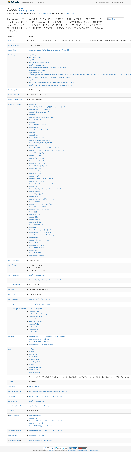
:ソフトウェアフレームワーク (41, 184)
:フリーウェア (36, 194)
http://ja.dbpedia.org (44, 13)
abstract (11, 40)
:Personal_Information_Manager (42, 235)
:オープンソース (36, 171)
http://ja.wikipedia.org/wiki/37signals (40, 406)
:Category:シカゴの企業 (39, 112)
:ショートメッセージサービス (41, 178)
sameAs (11, 386)
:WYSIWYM (35, 253)
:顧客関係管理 (36, 225)
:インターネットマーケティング (41, 158)
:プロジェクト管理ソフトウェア (41, 199)
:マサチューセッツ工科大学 (40, 204)
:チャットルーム (36, 255)
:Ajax (33, 227)
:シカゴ (34, 176)
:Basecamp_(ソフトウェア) (40, 230)
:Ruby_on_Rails (36, 137)
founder (12, 265)
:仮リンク (35, 329)
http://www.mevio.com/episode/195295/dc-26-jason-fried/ (47, 68)
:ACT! (33, 243)
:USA (33, 327)
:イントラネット (36, 161)
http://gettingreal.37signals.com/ (39, 62)
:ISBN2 (34, 311)
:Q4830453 (34, 372)
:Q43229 (33, 369)
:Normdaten (35, 321)
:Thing (32, 349)
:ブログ (34, 196)
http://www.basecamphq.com (38, 80)
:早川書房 (34, 214)
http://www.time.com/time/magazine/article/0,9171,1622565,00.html (50, 85)
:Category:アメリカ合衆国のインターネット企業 (47, 107)
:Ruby (33, 135)
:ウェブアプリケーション (39, 166)
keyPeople (13, 280)
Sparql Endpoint (118, 3)
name (12, 294)
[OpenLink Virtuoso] (48, 448)
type (11, 304)
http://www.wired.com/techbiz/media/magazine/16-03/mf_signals (49, 77)
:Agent (32, 352)
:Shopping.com (36, 248)
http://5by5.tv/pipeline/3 (36, 57)
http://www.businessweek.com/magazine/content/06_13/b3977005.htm (52, 82)
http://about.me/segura (36, 60)
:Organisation (34, 357)
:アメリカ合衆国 (36, 153)
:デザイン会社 (36, 423)
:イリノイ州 (35, 155)
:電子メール (35, 217)
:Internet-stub (36, 316)
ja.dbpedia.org (69, 13)
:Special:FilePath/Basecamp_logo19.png (45, 396)
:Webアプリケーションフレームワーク (44, 148)
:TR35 (33, 250)
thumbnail (12, 50)
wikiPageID (12, 90)
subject (11, 336)
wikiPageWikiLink (14, 104)
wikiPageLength (14, 95)
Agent (21, 13)
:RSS (33, 132)
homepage (13, 275)
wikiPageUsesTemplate (17, 309)
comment (12, 377)
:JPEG (33, 122)
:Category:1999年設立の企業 (41, 232)
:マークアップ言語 (37, 207)
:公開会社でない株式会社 (39, 209)
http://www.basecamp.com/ (37, 65)
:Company (33, 354)
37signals (26, 9)
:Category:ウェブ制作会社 (40, 109)
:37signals (34, 386)
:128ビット (35, 104)
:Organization (35, 362)
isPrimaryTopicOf (14, 406)
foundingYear (13, 45)
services (13, 299)
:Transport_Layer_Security (40, 140)
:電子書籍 (34, 219)
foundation (13, 260)
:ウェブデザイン (36, 168)
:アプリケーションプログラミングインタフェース (47, 150)
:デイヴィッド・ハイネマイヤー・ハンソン (45, 189)
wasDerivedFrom (15, 391)
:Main (33, 319)
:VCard (33, 145)
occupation (15, 430)
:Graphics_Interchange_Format (41, 117)
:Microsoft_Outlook (37, 125)
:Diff (32, 114)
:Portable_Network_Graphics (41, 130)
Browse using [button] (28, 3)
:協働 (33, 212)
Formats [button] (42, 3)
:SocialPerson (34, 359)
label (10, 382)
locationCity (14, 285)
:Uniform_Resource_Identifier (41, 143)
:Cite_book (35, 309)
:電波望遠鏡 (35, 222)
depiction (12, 396)
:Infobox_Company (38, 314)
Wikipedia (51, 450)
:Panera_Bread (36, 245)
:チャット (34, 186)
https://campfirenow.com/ (37, 70)
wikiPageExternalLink (16, 55)
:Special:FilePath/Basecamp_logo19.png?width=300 (49, 50)
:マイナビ (34, 202)
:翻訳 (33, 332)
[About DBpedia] (13, 2)
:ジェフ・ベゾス (36, 181)
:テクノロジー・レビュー (39, 240)
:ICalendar (35, 120)
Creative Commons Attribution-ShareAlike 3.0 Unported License (82, 450)
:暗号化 (34, 237)
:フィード (34, 191)
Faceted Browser (103, 3)
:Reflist (34, 324)
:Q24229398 (35, 367)
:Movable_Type (36, 127)
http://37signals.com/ (35, 55)
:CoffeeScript (35, 415)
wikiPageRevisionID (15, 99)
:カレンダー (35, 173)
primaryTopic (14, 440)
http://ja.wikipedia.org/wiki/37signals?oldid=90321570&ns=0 (48, 391)
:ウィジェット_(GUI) (38, 163)
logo (11, 289)
